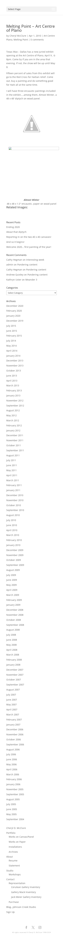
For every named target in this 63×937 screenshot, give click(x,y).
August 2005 (13, 799)
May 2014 (11, 345)
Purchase (14, 901)
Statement (14, 865)
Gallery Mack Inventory (23, 892)
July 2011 (11, 460)
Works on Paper (17, 841)
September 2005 (15, 794)
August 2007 (13, 689)
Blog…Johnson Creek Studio (21, 907)
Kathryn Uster (13, 279)
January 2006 (13, 784)
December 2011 (14, 435)
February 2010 (14, 540)
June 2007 (11, 699)
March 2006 (12, 774)
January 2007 (13, 724)
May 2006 (11, 764)
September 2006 (15, 744)
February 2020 (14, 310)
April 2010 (11, 530)
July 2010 (11, 520)
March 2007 (12, 714)
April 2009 (11, 589)
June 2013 (11, 375)
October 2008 (13, 619)
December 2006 (14, 729)
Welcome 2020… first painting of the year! (28, 246)
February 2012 (14, 425)
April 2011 (11, 475)
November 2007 (14, 674)
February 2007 (14, 719)
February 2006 (14, 779)
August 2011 (13, 455)
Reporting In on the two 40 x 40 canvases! (28, 236)
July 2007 (11, 694)
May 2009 (11, 584)
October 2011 (13, 445)
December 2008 (14, 609)
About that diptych (16, 231)
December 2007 (14, 669)
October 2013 (13, 370)
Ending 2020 (13, 227)
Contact (10, 879)
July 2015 (11, 325)
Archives (13, 851)
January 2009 (13, 604)
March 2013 (12, 385)
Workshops (15, 874)
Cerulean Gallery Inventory (25, 887)
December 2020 (14, 305)
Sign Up (10, 912)
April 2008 (11, 649)
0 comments (37, 39)
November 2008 (14, 614)
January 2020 (13, 315)
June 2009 (11, 579)
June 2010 (11, 525)
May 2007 (11, 704)
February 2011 (14, 485)
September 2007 (15, 684)
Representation (17, 883)
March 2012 (12, 420)
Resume (13, 860)
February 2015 (14, 335)
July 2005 (11, 804)
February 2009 (14, 599)
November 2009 (14, 555)
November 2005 (14, 789)
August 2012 (13, 410)
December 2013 (14, 360)
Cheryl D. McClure (16, 828)
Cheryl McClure (18, 35)
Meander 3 (31, 279)
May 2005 (11, 814)
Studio (9, 870)
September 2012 (15, 405)
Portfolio (10, 832)
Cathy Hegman (14, 259)
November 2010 (14, 500)
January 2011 (13, 490)
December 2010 (14, 495)
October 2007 (13, 679)
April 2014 (11, 350)
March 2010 (12, 535)
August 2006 (13, 749)
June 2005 (11, 809)
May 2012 (11, 415)
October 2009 (13, 559)
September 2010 (15, 510)
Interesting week (35, 259)
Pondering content (27, 264)
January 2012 (13, 430)
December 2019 (14, 320)
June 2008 (11, 639)
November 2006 (14, 734)
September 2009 (15, 565)
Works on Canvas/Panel (21, 836)
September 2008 (15, 624)
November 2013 (14, 365)
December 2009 (14, 550)
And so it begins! (15, 241)
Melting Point (21, 39)
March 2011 (12, 480)
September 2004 (15, 819)
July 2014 (11, 340)
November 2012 (14, 400)
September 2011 (15, 450)
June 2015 (11, 330)
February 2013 (14, 390)
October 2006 (13, 739)
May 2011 (11, 470)
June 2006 (11, 759)
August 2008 (13, 629)
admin (9, 264)
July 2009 (11, 575)
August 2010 (13, 515)
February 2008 (14, 659)
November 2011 (14, 440)
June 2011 (11, 465)
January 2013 (13, 395)
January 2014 (13, 355)
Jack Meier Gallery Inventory (26, 896)
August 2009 (13, 570)
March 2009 (12, 594)
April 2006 (11, 769)
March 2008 (12, 654)
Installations (15, 846)
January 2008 (13, 664)
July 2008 (11, 634)
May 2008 (11, 644)
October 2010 (13, 505)
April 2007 (11, 709)
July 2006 (11, 754)
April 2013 (11, 380)
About (9, 856)
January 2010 (13, 545)
